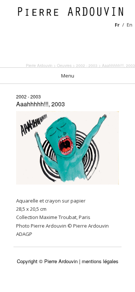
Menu (67, 75)
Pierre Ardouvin (39, 65)
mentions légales (100, 261)
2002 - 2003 (28, 96)
